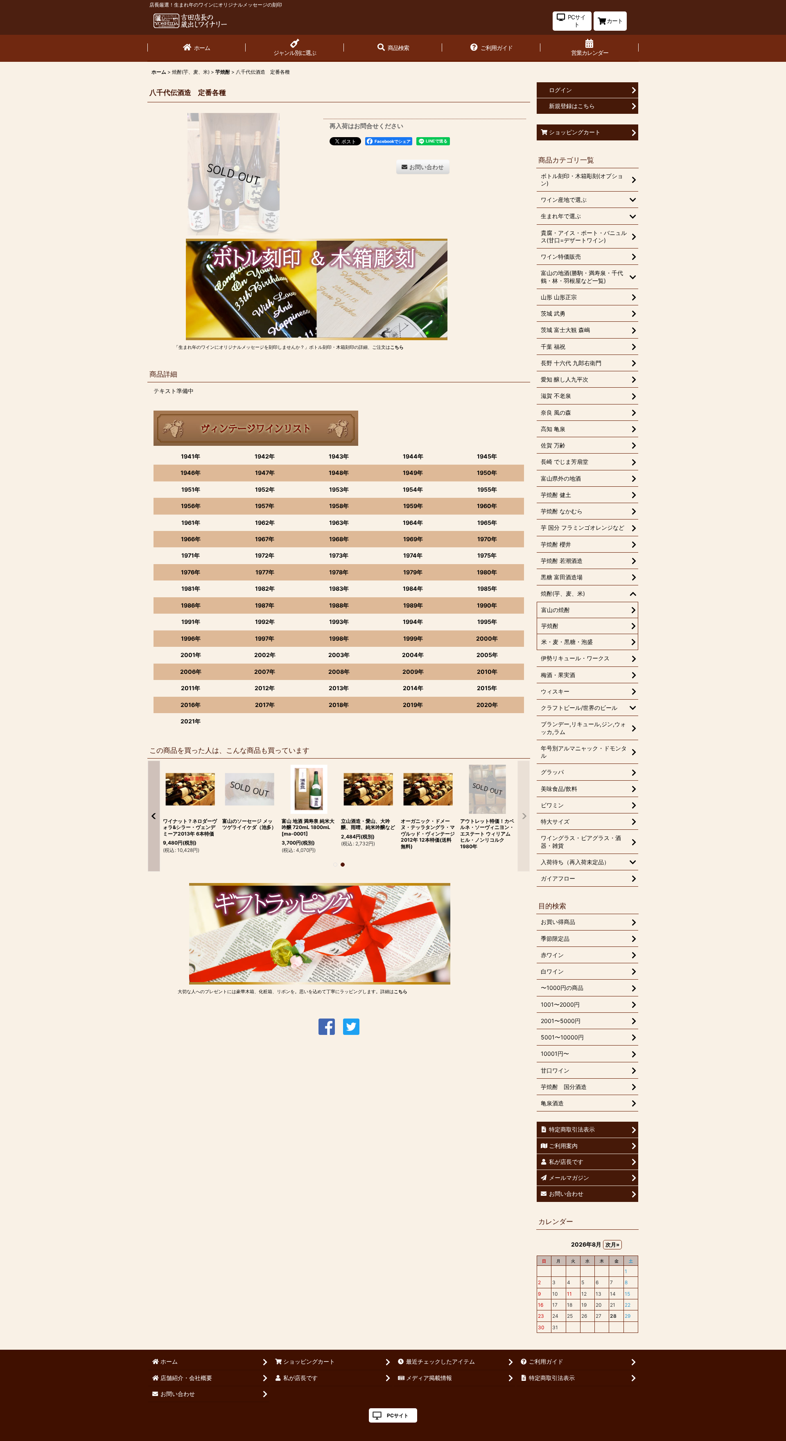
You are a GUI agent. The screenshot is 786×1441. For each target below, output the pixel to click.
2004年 (413, 654)
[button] (393, 48)
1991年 (190, 621)
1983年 (339, 588)
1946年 (191, 472)
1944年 (413, 456)
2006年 (190, 671)
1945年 (487, 456)
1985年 (487, 588)
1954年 (413, 489)
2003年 (339, 654)
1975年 (487, 555)
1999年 (413, 638)
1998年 (339, 638)
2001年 (191, 654)
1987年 (264, 605)
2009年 (413, 671)
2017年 (265, 704)
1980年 (487, 572)
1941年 (190, 456)
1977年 (264, 572)
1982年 (265, 588)
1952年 (265, 489)
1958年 (339, 505)
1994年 (413, 621)
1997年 (264, 638)
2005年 (487, 654)
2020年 (487, 704)
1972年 (264, 555)
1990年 (487, 605)
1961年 (190, 522)
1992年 (265, 621)
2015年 (487, 687)
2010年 (487, 671)
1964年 (413, 522)
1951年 (190, 489)
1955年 (487, 489)
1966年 (191, 538)
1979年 (412, 572)
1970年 (487, 538)
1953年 (339, 489)
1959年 (413, 505)
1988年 (339, 605)
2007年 (264, 671)
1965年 (487, 522)
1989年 (413, 605)
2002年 (265, 654)
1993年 (339, 621)
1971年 (190, 555)
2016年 (191, 704)
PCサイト (398, 1415)
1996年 (191, 638)
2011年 (190, 687)
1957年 (264, 505)
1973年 (338, 555)
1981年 (190, 588)
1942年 (265, 456)
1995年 (487, 621)
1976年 (190, 572)
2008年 (339, 671)
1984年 (413, 588)
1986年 (191, 605)
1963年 (339, 522)
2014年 (413, 687)
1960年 (487, 505)
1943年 (339, 456)
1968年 (339, 538)
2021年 (191, 721)
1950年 (487, 472)
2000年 (487, 638)
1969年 (413, 538)
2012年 (265, 687)
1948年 (339, 472)
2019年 (413, 704)
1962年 (265, 522)
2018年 (339, 704)
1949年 (413, 472)
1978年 (338, 572)
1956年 (191, 505)
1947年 (265, 472)
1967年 (264, 538)
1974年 (412, 555)
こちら (397, 347)
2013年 (339, 687)
